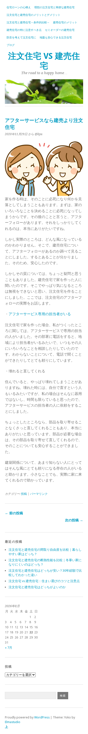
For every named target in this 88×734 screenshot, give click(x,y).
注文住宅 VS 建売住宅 (44, 60)
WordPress (42, 717)
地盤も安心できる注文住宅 (56, 37)
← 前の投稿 (14, 513)
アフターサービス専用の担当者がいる (40, 314)
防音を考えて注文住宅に (21, 37)
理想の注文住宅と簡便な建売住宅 (54, 7)
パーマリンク (39, 494)
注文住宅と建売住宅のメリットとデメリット (33, 15)
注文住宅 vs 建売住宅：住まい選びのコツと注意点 (44, 581)
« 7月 (8, 647)
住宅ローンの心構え (19, 7)
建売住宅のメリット (65, 22)
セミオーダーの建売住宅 (60, 30)
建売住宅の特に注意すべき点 (24, 30)
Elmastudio (12, 722)
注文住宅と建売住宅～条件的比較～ (28, 22)
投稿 (24, 494)
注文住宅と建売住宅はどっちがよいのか (37, 587)
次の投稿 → (74, 520)
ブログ (11, 45)
